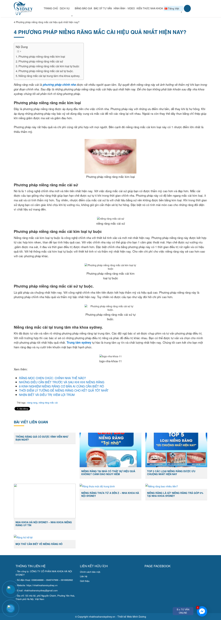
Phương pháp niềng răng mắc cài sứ (40, 61)
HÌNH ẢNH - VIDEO (124, 8)
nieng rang (32, 402)
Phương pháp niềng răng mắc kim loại (41, 56)
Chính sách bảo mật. (90, 571)
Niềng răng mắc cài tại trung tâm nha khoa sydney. (49, 76)
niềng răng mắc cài (48, 402)
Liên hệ (83, 576)
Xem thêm (41, 450)
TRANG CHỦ (51, 8)
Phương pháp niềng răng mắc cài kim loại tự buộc (48, 66)
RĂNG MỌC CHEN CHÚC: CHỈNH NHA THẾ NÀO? (52, 378)
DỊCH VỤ (65, 8)
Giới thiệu (84, 581)
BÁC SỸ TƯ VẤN (103, 8)
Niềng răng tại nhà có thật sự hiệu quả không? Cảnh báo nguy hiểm (108, 472)
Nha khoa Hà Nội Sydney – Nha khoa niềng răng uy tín (44, 523)
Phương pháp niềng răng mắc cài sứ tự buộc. (46, 71)
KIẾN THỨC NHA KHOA (150, 8)
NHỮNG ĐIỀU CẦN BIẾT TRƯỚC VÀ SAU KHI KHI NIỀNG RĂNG (61, 382)
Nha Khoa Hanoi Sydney (28, 8)
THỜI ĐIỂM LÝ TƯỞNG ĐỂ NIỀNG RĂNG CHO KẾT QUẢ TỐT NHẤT (63, 390)
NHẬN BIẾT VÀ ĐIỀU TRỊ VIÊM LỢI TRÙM (47, 394)
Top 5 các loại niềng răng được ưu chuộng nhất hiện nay (171, 472)
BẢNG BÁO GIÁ (83, 8)
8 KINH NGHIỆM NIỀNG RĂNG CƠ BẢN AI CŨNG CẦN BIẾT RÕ (61, 386)
